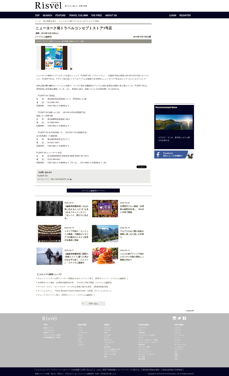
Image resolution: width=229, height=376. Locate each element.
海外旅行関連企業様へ (151, 369)
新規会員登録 (168, 369)
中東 (105, 332)
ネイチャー (142, 328)
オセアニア (108, 340)
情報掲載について (115, 369)
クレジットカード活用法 (52, 335)
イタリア (177, 328)
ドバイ (80, 328)
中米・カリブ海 (109, 354)
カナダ (80, 335)
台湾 (176, 356)
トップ (38, 21)
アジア (106, 337)
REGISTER (185, 15)
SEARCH (47, 15)
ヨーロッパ (108, 328)
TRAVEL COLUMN (78, 15)
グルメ (140, 330)
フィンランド (179, 335)
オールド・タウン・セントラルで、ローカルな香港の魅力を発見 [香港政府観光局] (73, 286)
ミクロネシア (109, 342)
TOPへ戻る (93, 303)
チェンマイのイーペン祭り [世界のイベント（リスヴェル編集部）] (66, 294)
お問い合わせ (86, 369)
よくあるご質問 (100, 369)
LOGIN (172, 15)
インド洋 (107, 335)
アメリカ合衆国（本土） (113, 349)
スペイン (177, 340)
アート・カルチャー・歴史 (148, 340)
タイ (176, 351)
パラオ (80, 337)
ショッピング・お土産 (146, 335)
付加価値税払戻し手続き (52, 337)
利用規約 (178, 369)
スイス (176, 342)
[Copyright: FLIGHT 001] (54, 68)
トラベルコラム (49, 330)
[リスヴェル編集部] (44, 36)
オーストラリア (180, 344)
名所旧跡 (141, 332)
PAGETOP (190, 311)
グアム (80, 342)
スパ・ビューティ (144, 351)
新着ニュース (48, 328)
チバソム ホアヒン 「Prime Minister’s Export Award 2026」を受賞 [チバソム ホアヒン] (74, 290)
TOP (37, 15)
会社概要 (76, 369)
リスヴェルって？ (43, 369)
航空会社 (141, 344)
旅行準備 (141, 359)
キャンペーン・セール (146, 354)
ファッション (143, 349)
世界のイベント (49, 332)
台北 (79, 340)
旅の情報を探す (49, 21)
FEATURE (60, 15)
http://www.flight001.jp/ (60, 179)
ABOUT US (111, 15)
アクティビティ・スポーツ (148, 342)
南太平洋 (107, 347)
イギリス (177, 332)
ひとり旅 (141, 356)
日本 (176, 359)
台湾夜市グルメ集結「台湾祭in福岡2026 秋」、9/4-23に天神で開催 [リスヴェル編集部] (75, 282)
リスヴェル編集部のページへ (93, 190)
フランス (177, 330)
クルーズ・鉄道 (144, 347)
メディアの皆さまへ (132, 369)
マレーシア (178, 349)
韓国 (176, 354)
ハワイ (80, 330)
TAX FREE (96, 15)
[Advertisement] (174, 63)
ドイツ (176, 337)
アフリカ (107, 330)
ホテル (140, 337)
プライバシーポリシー (61, 369)
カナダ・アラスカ (110, 351)
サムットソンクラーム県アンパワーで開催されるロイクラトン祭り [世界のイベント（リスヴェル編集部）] (83, 278)
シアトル (81, 344)
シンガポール (82, 332)
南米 (105, 356)
